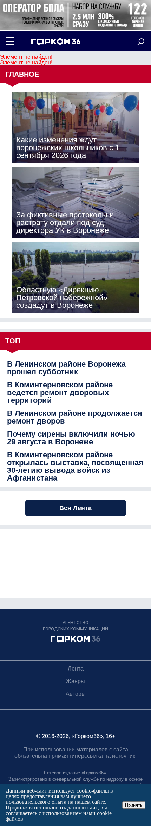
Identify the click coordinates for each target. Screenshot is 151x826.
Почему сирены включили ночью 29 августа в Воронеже (71, 438)
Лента (76, 669)
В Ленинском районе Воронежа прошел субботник (66, 368)
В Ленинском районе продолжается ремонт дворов (74, 417)
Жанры (75, 681)
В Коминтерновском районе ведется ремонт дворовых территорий (60, 392)
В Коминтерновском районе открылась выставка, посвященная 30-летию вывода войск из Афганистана (75, 466)
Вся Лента (75, 508)
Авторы (76, 694)
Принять (134, 805)
